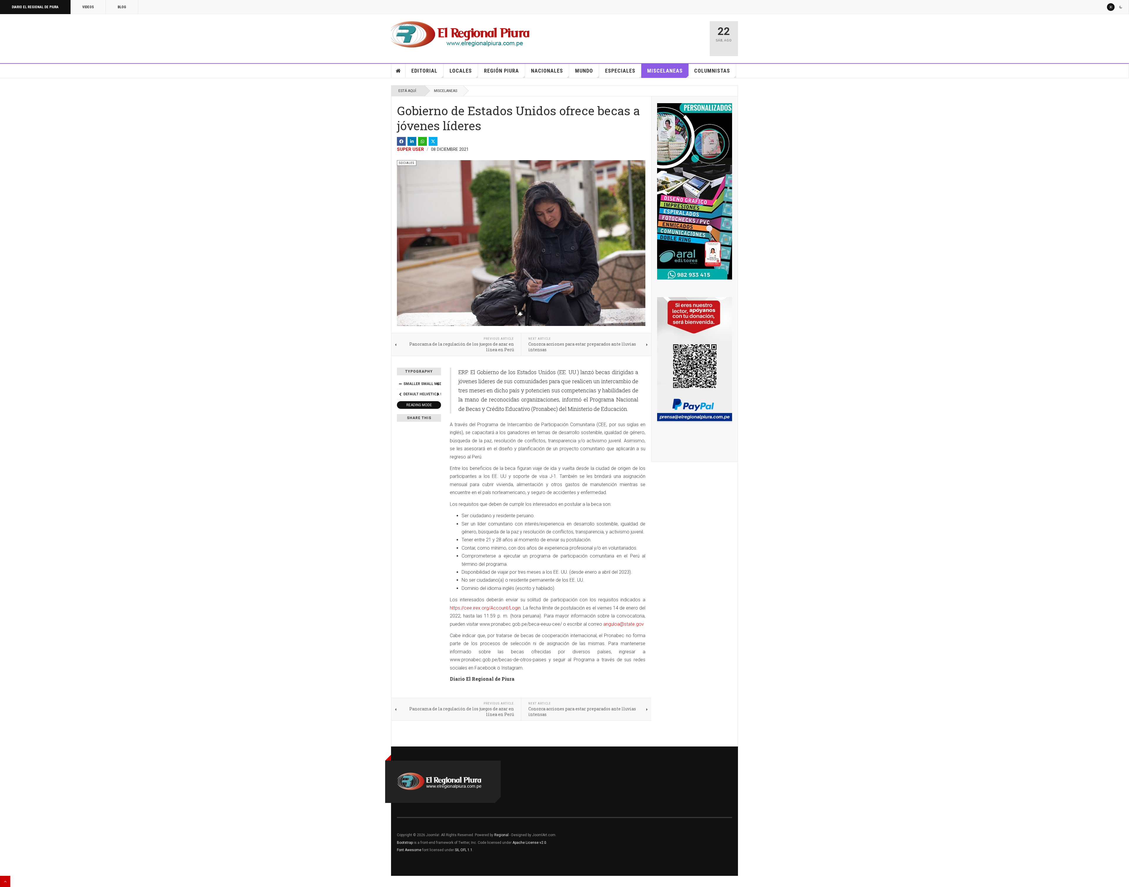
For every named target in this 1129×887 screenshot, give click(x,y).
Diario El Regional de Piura (35, 7)
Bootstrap (405, 843)
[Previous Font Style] (400, 394)
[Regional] (460, 34)
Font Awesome (409, 850)
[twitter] (433, 141)
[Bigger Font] (438, 384)
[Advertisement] (636, 36)
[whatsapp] (422, 141)
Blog (122, 7)
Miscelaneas (665, 71)
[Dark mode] (1121, 7)
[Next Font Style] (438, 394)
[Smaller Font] (400, 384)
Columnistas (712, 71)
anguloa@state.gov (623, 624)
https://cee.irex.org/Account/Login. (486, 608)
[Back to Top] (5, 881)
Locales (461, 71)
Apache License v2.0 (529, 843)
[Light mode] (1111, 7)
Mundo (584, 71)
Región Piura (501, 71)
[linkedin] (411, 141)
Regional (501, 835)
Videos (88, 7)
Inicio (398, 71)
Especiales (620, 71)
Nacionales (547, 71)
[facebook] (401, 141)
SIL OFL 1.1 (463, 850)
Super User (410, 149)
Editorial (424, 71)
